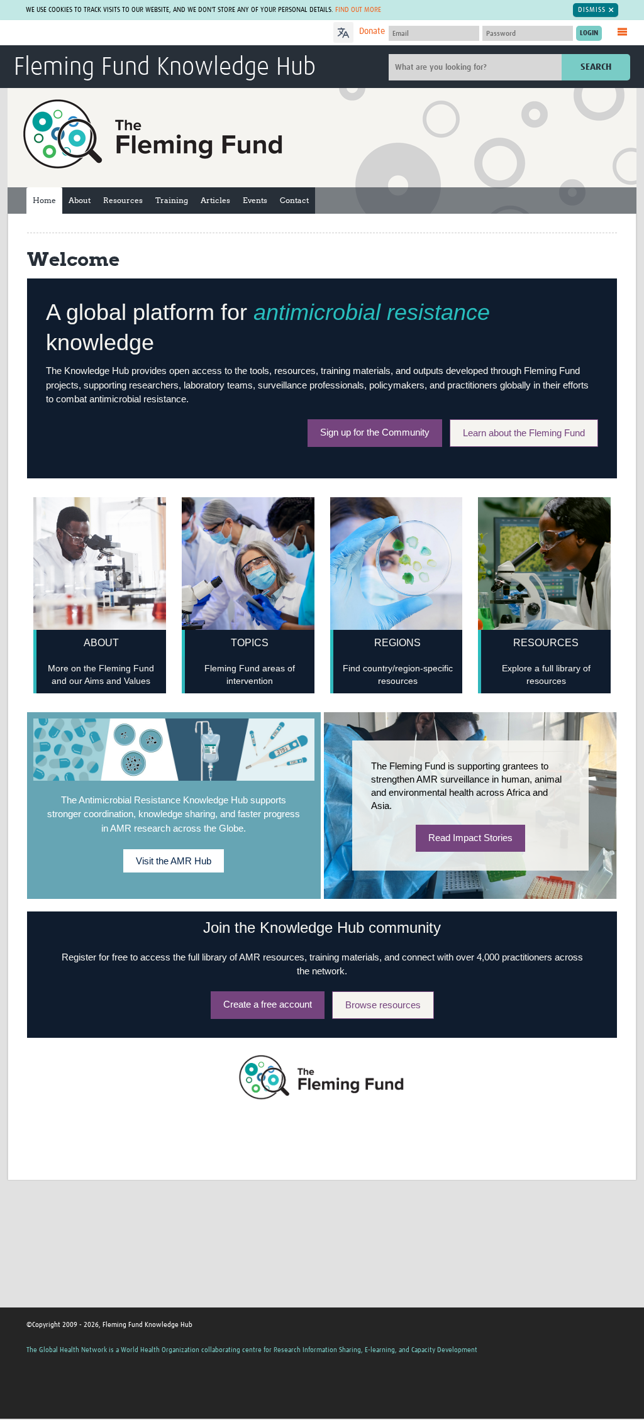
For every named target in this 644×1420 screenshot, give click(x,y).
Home (44, 200)
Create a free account (267, 1004)
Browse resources (383, 1004)
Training (171, 200)
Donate (372, 31)
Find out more (358, 9)
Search (595, 67)
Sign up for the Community (375, 432)
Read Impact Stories (470, 837)
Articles (215, 200)
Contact (294, 200)
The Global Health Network (107, 33)
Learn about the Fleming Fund (524, 432)
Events (255, 200)
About (80, 200)
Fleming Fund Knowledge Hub (165, 67)
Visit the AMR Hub (173, 861)
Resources (123, 200)
